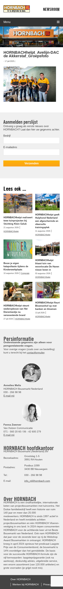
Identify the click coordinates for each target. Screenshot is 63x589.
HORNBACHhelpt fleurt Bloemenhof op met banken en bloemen (47, 305)
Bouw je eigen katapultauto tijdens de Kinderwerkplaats (16, 266)
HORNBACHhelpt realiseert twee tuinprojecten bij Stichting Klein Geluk (18, 220)
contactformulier (35, 352)
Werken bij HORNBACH (25, 584)
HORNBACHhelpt (11, 231)
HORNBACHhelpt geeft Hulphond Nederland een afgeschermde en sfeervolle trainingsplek (47, 221)
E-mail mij (9, 395)
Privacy (47, 584)
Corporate (25, 273)
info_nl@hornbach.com (37, 480)
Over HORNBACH (20, 579)
